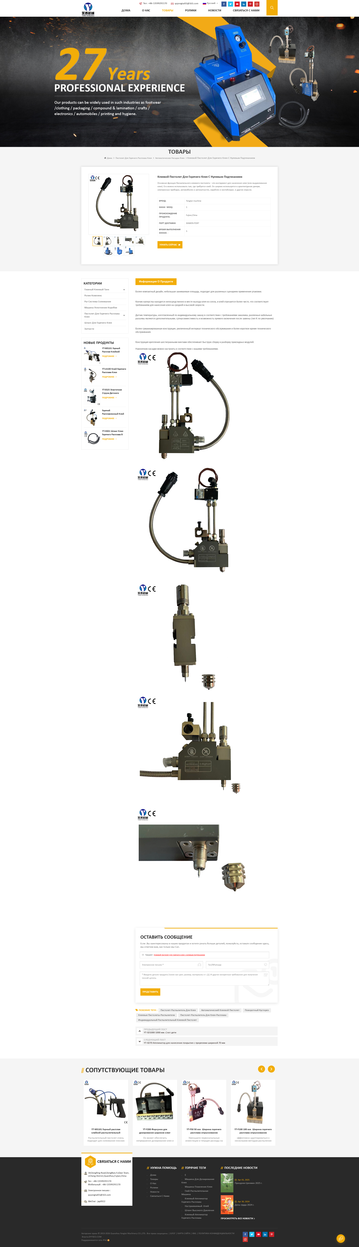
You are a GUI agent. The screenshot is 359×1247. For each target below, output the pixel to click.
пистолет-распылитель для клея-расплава (203, 1015)
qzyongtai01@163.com (186, 3)
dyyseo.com (95, 1237)
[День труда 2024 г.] (227, 1204)
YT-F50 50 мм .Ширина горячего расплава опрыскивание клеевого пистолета (155, 1131)
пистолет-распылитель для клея (178, 1010)
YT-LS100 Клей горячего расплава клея (114, 371)
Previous (261, 1069)
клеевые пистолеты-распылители (156, 1015)
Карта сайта (184, 1233)
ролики (190, 10)
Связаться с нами (246, 10)
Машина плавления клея (198, 1187)
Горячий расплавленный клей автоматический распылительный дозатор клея (113, 412)
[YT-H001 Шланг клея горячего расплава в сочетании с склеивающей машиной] (92, 438)
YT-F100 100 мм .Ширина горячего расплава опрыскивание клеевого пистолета (204, 1131)
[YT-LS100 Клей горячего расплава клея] (92, 376)
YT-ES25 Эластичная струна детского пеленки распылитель (113, 392)
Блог (172, 1233)
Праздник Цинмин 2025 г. (248, 1183)
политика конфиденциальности (216, 1233)
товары (154, 1179)
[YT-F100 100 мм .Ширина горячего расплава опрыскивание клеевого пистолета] (204, 1102)
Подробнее (108, 356)
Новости (214, 10)
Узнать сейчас (168, 245)
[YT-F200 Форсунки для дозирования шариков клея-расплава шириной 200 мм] (106, 1102)
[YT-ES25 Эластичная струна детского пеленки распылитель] (92, 396)
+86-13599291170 (102, 1181)
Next (271, 1069)
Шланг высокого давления (199, 1210)
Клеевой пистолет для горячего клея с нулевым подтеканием (179, 955)
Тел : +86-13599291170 (155, 3)
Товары (167, 10)
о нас (146, 10)
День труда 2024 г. (244, 1205)
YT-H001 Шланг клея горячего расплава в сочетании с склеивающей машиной (112, 433)
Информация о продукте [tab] (156, 281)
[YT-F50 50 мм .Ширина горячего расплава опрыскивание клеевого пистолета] (155, 1102)
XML (194, 1233)
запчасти (89, 329)
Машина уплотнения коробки (100, 307)
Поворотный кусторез (257, 1010)
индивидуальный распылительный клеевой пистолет (167, 1020)
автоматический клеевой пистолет (220, 1010)
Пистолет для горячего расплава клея (134, 158)
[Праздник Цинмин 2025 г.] (227, 1182)
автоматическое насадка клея (170, 158)
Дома (126, 10)
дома (153, 1175)
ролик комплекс (93, 295)
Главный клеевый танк (96, 289)
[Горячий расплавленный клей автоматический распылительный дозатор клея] (92, 417)
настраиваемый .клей (197, 1206)
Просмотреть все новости (237, 1218)
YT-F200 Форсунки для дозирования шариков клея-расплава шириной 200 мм (106, 1131)
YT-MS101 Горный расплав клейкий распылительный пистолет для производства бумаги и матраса (113, 350)
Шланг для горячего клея (98, 323)
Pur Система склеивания (97, 301)
